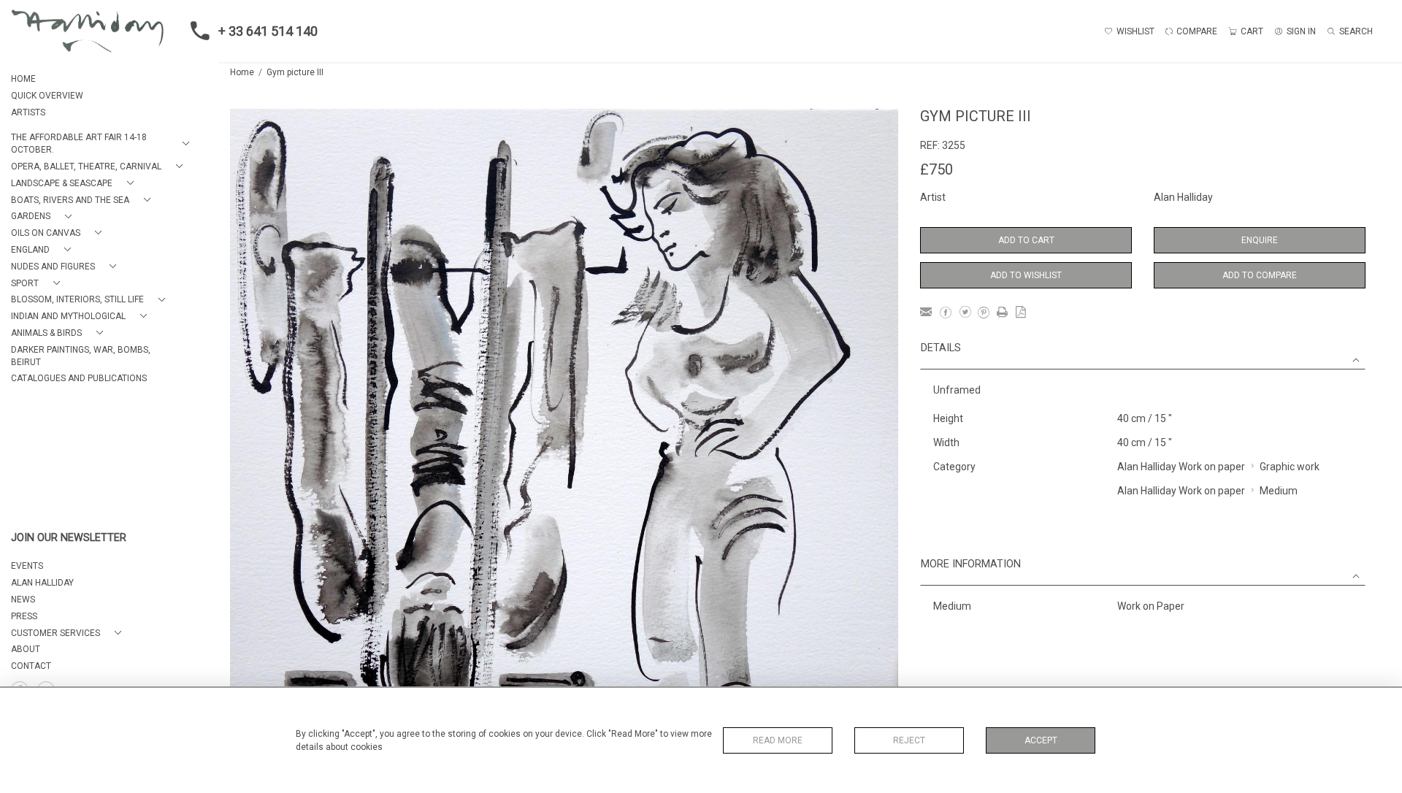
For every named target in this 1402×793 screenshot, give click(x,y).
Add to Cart (1026, 240)
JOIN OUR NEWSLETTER (68, 538)
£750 (936, 169)
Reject (909, 740)
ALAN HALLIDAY (42, 583)
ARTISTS (28, 112)
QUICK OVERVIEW (47, 96)
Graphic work (1289, 466)
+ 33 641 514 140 (268, 31)
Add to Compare (1259, 275)
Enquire (1259, 240)
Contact (31, 666)
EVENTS (27, 566)
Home (242, 72)
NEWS (23, 599)
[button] (103, 143)
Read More (777, 740)
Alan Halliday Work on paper (1181, 466)
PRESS (24, 616)
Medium (1279, 491)
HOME (23, 79)
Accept (1040, 740)
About (25, 649)
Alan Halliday (1183, 197)
